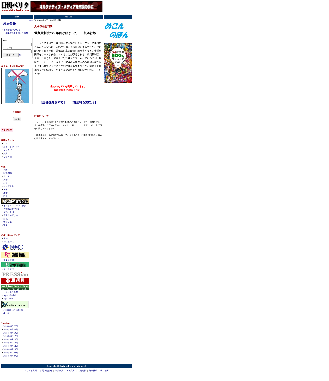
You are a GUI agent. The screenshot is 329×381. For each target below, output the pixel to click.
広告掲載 (82, 370)
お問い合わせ (46, 370)
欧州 (5, 196)
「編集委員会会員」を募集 (15, 33)
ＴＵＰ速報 (8, 269)
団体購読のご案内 (11, 30)
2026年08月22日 (10, 326)
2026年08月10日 (10, 349)
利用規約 (59, 370)
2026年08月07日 (10, 356)
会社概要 (104, 370)
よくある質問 (30, 370)
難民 (5, 183)
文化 (5, 219)
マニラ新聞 (8, 260)
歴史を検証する (10, 215)
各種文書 (70, 370)
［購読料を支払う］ (84, 102)
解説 (5, 153)
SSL (21, 55)
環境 (5, 225)
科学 (5, 189)
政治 (5, 193)
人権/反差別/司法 (11, 209)
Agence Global (9, 295)
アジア (6, 176)
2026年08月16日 (10, 339)
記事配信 (93, 370)
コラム (6, 143)
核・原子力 (8, 186)
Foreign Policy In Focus (13, 310)
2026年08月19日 (10, 333)
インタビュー (9, 150)
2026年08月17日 (10, 336)
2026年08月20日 (10, 329)
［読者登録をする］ (53, 102)
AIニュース (8, 242)
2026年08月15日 (10, 342)
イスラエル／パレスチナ (14, 205)
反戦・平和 (8, 212)
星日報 (6, 313)
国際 (5, 170)
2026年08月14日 (10, 346)
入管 (5, 180)
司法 (5, 238)
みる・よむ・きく (11, 147)
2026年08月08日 (10, 352)
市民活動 (7, 222)
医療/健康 (7, 173)
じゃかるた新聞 (10, 292)
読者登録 (9, 23)
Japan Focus (8, 298)
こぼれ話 (7, 157)
